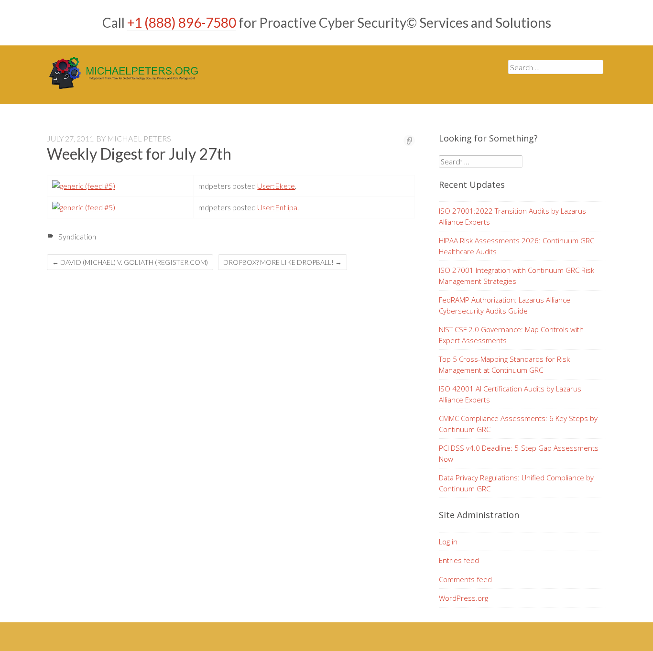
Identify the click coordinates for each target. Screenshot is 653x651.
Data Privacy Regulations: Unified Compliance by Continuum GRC (516, 483)
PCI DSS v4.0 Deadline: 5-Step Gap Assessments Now (519, 453)
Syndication (77, 236)
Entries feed (459, 560)
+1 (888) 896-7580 (181, 22)
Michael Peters (139, 138)
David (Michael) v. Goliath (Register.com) (130, 262)
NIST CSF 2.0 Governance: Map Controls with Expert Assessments (511, 335)
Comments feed (465, 579)
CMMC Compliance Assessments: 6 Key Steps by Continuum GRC (518, 423)
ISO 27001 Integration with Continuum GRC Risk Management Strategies (516, 275)
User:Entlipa (277, 207)
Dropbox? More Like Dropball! (282, 262)
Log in (448, 541)
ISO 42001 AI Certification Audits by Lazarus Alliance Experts (510, 394)
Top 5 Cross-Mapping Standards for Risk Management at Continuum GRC (504, 364)
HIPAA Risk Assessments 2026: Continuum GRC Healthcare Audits (516, 246)
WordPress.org (463, 598)
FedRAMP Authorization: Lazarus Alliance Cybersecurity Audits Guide (504, 305)
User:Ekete (276, 185)
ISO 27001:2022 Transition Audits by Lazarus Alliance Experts (512, 216)
